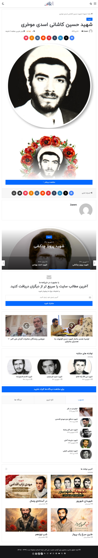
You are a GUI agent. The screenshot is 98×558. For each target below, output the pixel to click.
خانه (89, 14)
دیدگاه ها (18, 400)
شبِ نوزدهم (41, 534)
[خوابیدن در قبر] (86, 412)
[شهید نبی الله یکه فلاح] (79, 366)
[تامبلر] (54, 38)
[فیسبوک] (72, 38)
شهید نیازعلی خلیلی (70, 451)
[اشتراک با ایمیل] (19, 193)
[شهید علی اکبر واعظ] (86, 433)
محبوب (81, 400)
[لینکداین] (60, 38)
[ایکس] (66, 38)
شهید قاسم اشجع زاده (24, 377)
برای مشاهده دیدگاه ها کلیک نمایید (49, 389)
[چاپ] (14, 193)
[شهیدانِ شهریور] (72, 486)
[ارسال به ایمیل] (82, 31)
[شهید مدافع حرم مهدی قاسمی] (86, 422)
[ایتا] (39, 553)
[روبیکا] (33, 553)
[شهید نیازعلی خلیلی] (86, 454)
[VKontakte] (37, 38)
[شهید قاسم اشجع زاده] (18, 366)
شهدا (85, 14)
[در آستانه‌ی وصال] (26, 486)
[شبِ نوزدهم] (26, 520)
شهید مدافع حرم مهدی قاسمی (66, 419)
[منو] (95, 4)
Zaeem (86, 31)
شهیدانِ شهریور (84, 501)
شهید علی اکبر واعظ (70, 430)
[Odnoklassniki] (31, 38)
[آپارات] (36, 553)
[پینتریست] (49, 38)
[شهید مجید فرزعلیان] (49, 366)
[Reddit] (43, 38)
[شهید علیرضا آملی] (86, 443)
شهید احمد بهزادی (43, 246)
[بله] (41, 553)
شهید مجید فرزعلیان (54, 377)
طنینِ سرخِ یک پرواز (82, 534)
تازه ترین (49, 400)
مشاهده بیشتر (49, 182)
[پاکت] (26, 38)
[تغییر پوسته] (3, 4)
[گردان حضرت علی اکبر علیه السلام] (49, 4)
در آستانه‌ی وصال (38, 501)
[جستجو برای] (91, 4)
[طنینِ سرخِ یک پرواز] (72, 520)
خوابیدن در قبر (72, 409)
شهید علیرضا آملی (71, 440)
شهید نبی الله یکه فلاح (84, 377)
